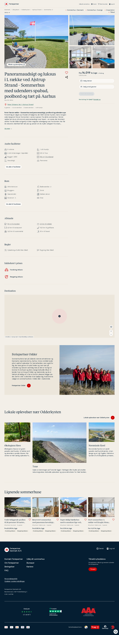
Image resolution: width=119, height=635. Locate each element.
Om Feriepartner (11, 563)
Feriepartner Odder (18, 385)
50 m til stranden (13, 224)
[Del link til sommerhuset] (66, 77)
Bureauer (30, 563)
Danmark (7, 9)
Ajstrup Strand (36, 9)
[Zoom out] (111, 334)
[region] (59, 316)
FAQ (6, 570)
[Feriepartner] (11, 4)
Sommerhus (47, 9)
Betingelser (9, 567)
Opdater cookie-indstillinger (14, 581)
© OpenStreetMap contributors (25, 337)
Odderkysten (25, 9)
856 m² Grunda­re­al (46, 157)
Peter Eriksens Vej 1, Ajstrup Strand (20, 104)
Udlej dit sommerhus (84, 4)
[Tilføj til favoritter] (66, 72)
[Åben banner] (115, 631)
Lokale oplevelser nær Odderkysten (96, 417)
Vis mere (7, 128)
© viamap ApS (14, 337)
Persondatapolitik (10, 579)
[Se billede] (36, 41)
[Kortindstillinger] (111, 327)
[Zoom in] (111, 331)
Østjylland (16, 9)
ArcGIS (8, 337)
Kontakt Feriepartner (13, 559)
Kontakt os (96, 99)
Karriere (29, 567)
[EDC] (86, 627)
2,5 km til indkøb (46, 224)
